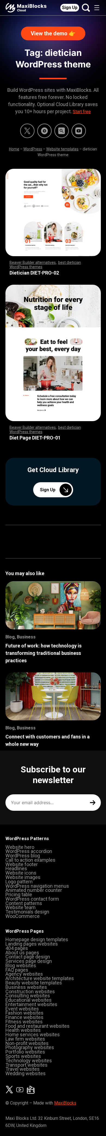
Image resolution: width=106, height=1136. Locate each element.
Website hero (19, 847)
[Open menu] (97, 8)
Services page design (28, 961)
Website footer (21, 864)
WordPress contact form (32, 899)
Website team (20, 907)
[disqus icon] (44, 131)
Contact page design (27, 957)
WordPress (32, 149)
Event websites (22, 1009)
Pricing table (18, 894)
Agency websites (24, 974)
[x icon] (27, 131)
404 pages (16, 948)
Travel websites (22, 1069)
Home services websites (32, 1034)
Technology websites (28, 1060)
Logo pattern (19, 881)
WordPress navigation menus (37, 886)
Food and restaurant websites (37, 1026)
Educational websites (28, 1000)
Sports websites (23, 1056)
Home (14, 149)
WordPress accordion (28, 851)
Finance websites (24, 1017)
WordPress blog (22, 855)
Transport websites (26, 1065)
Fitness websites (24, 1021)
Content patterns (23, 903)
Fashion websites (24, 1013)
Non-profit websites (27, 1043)
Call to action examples (30, 860)
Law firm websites (25, 1039)
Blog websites (20, 965)
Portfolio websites (25, 1052)
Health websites (23, 1030)
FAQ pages (16, 970)
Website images (22, 877)
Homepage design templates (36, 939)
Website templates (62, 149)
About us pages (22, 952)
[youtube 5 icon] (78, 131)
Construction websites (30, 991)
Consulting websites (27, 995)
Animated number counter (33, 890)
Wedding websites (25, 1073)
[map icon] (30, 1089)
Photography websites (29, 1047)
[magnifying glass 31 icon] (61, 131)
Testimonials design (27, 912)
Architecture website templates (39, 978)
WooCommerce (22, 916)
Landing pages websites (31, 944)
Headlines (16, 868)
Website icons (20, 873)
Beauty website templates (33, 983)
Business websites (26, 987)
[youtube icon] (20, 1089)
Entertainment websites (31, 1004)
